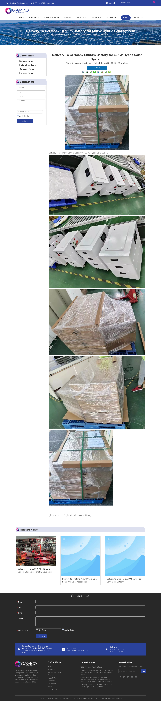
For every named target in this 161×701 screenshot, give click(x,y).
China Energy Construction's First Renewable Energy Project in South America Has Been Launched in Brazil (96, 679)
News (50, 686)
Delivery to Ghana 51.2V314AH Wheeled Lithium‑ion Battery (124, 580)
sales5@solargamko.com (22, 3)
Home (50, 666)
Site (126, 63)
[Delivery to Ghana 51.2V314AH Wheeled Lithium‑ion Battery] (125, 556)
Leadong (118, 698)
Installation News (27, 65)
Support (51, 681)
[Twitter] (128, 676)
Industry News (26, 73)
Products (51, 669)
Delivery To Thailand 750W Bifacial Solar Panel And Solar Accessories (79, 580)
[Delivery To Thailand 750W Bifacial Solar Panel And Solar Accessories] (81, 556)
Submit (25, 121)
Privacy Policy (88, 698)
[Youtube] (132, 676)
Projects (51, 675)
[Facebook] (120, 676)
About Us (52, 678)
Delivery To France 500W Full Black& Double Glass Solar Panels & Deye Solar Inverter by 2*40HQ (35, 570)
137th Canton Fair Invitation (91, 667)
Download (52, 684)
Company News (26, 69)
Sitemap (99, 698)
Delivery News (26, 61)
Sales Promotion (54, 672)
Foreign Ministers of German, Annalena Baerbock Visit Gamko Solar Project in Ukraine (96, 672)
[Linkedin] (124, 676)
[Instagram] (136, 676)
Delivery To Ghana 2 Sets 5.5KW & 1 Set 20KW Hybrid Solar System (96, 686)
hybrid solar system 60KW (78, 515)
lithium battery (56, 515)
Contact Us (52, 689)
